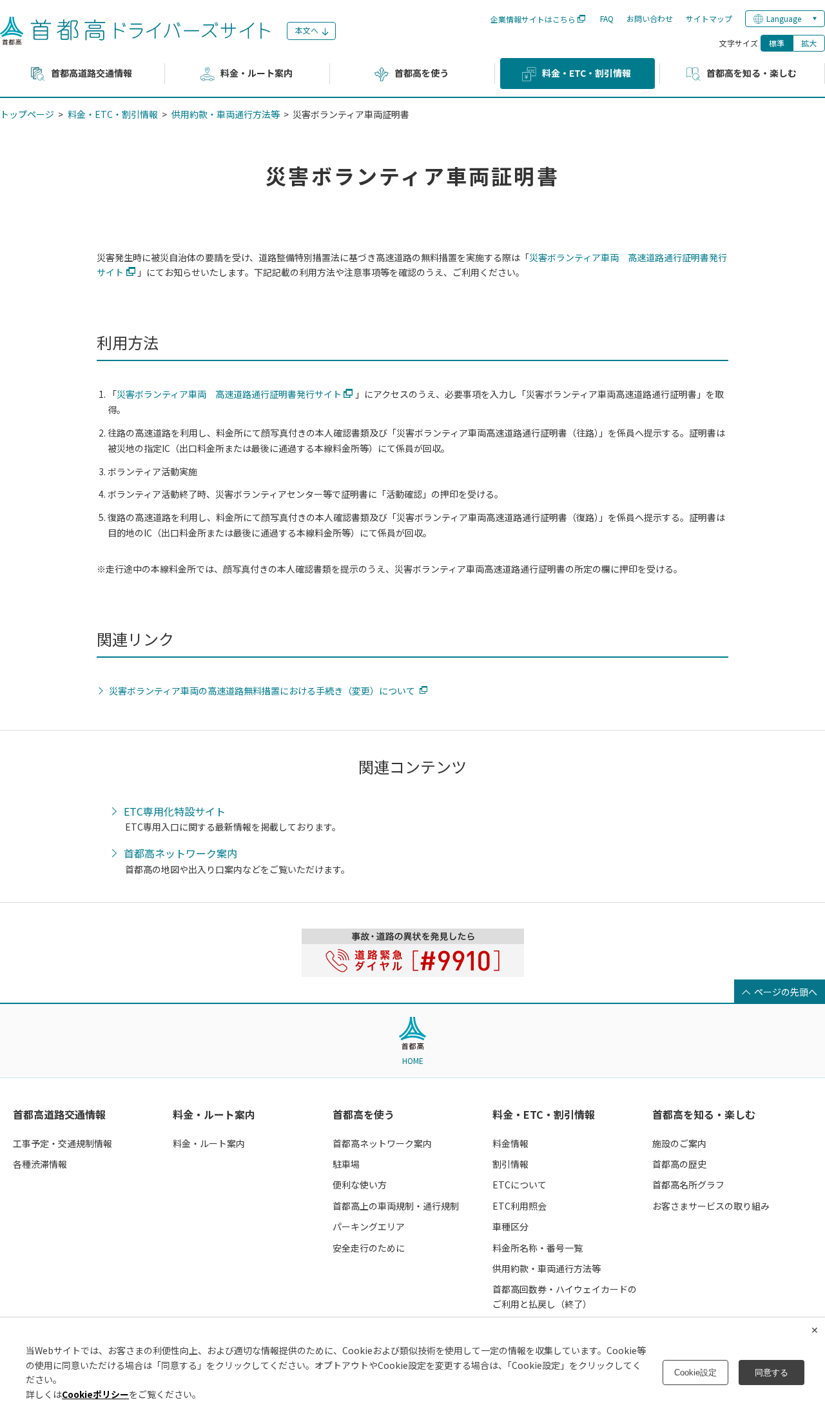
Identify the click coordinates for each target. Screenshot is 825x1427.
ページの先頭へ (785, 991)
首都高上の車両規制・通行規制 (396, 1205)
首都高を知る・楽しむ (703, 1114)
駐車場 (346, 1163)
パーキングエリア (369, 1226)
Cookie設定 (695, 1372)
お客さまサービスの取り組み (711, 1205)
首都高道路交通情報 (59, 1114)
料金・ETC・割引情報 (113, 114)
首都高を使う (363, 1114)
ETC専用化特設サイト (175, 812)
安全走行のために (369, 1247)
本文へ (306, 30)
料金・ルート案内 (214, 1114)
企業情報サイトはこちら (533, 19)
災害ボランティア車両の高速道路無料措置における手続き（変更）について (262, 691)
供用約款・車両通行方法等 (225, 114)
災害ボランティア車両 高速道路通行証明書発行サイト (229, 394)
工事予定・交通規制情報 (62, 1143)
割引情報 (510, 1163)
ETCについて (519, 1184)
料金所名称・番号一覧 (537, 1247)
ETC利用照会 (519, 1205)
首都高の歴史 (679, 1163)
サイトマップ (709, 18)
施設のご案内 (679, 1143)
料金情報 (510, 1143)
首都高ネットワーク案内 (180, 854)
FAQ (607, 18)
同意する (771, 1372)
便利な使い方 (360, 1184)
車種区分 (510, 1226)
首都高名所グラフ (688, 1184)
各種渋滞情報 (40, 1163)
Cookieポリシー (95, 1394)
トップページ (27, 114)
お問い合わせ (649, 18)
